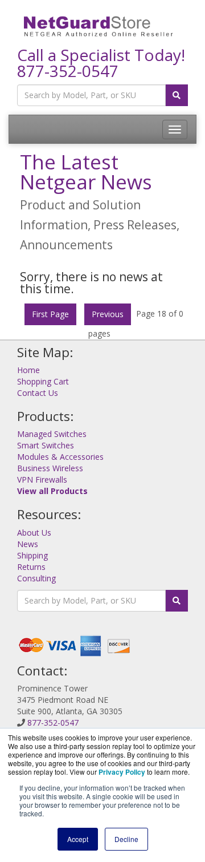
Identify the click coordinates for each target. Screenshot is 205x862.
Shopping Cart (43, 381)
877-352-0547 (67, 71)
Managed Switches (52, 433)
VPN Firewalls (42, 479)
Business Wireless (50, 468)
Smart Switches (45, 445)
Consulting (36, 578)
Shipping (32, 555)
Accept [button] (77, 839)
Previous (108, 314)
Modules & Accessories (60, 456)
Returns (31, 566)
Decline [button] (126, 839)
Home (28, 370)
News (27, 544)
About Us (34, 532)
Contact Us (37, 392)
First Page (50, 314)
